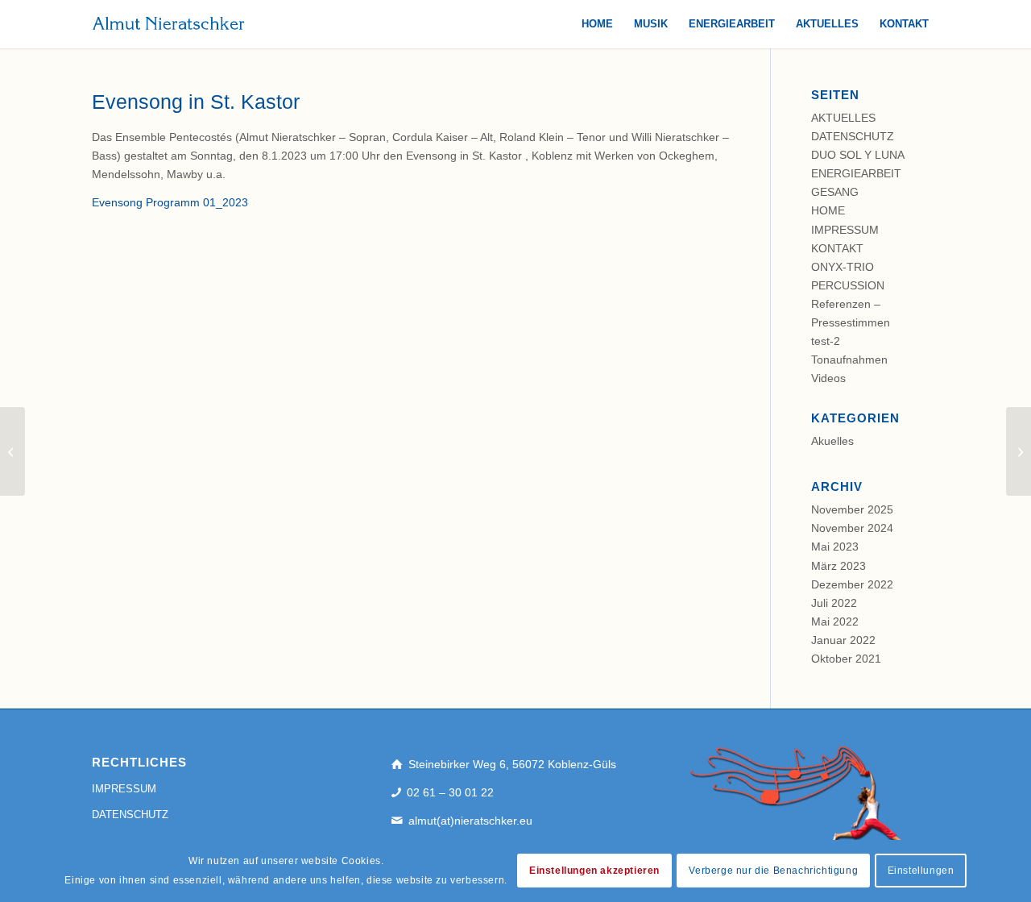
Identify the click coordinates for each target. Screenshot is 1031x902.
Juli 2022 (834, 602)
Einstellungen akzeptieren (594, 871)
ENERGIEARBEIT (856, 173)
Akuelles (832, 440)
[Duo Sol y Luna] (12, 451)
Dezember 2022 (852, 584)
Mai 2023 (835, 546)
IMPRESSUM (845, 229)
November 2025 (852, 509)
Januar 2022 (843, 640)
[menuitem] (597, 24)
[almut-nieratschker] (169, 24)
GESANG (835, 191)
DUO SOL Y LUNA (858, 154)
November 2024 (852, 528)
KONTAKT (837, 248)
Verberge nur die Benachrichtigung (773, 871)
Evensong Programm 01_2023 (170, 202)
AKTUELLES (843, 117)
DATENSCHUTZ (852, 136)
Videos (828, 378)
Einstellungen (921, 871)
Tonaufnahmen (849, 359)
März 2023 (838, 565)
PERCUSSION (847, 285)
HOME (828, 210)
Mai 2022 (835, 621)
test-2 (825, 341)
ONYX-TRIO (842, 266)
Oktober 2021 (846, 658)
